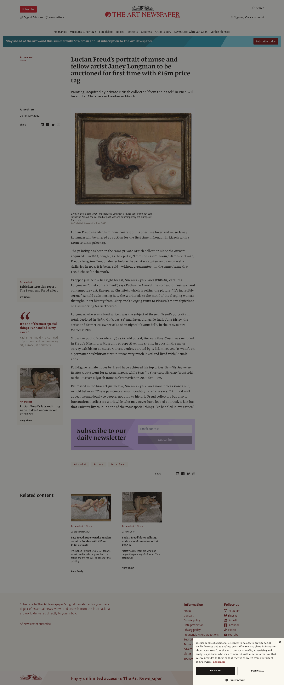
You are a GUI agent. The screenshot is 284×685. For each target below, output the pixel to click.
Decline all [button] (257, 670)
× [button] (279, 642)
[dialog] (238, 661)
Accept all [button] (216, 670)
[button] (237, 680)
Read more (219, 662)
